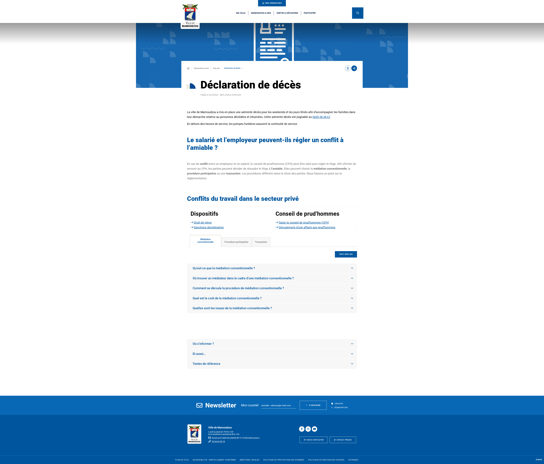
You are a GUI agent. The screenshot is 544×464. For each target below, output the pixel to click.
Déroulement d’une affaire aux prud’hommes (307, 227)
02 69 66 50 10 (218, 441)
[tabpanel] (272, 290)
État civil (216, 68)
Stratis (539, 460)
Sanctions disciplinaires (209, 227)
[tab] (205, 241)
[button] (357, 13)
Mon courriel (249, 405)
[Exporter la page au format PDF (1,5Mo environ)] (348, 68)
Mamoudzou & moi (201, 68)
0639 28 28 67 (321, 117)
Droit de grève (203, 222)
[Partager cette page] (354, 68)
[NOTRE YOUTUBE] (314, 429)
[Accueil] (188, 68)
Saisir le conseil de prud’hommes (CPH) (304, 222)
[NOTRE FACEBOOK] (302, 429)
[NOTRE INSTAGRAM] (308, 429)
